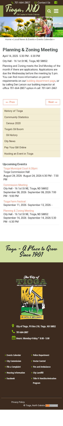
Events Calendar (45, 39)
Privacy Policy (18, 402)
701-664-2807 (22, 2)
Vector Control (39, 361)
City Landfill (38, 372)
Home (8, 39)
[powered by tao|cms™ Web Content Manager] (51, 405)
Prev (12, 102)
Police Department (41, 355)
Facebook (56, 2)
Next (51, 102)
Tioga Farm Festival (15, 201)
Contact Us (44, 2)
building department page (40, 80)
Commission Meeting (15, 185)
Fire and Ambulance (42, 366)
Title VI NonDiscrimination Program (44, 380)
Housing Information (16, 372)
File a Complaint (14, 366)
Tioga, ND (22, 10)
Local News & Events (24, 39)
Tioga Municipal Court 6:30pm (20, 168)
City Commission (14, 361)
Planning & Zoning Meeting (19, 210)
